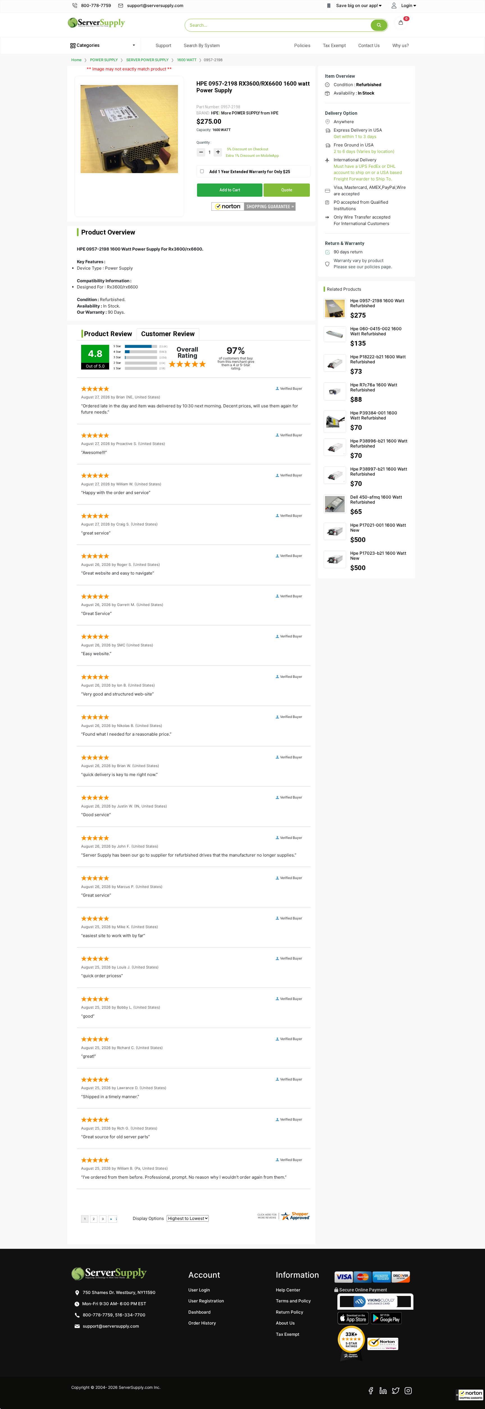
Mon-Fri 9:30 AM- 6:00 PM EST (113, 1303)
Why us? (400, 45)
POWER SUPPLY (104, 60)
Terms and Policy (293, 1301)
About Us (285, 1323)
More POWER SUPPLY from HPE (249, 113)
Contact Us (369, 45)
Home (76, 60)
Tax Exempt (334, 45)
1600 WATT (186, 60)
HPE (215, 113)
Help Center (288, 1290)
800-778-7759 (95, 5)
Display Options (148, 1218)
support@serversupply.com (155, 5)
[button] (470, 1395)
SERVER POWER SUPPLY (147, 60)
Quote (286, 190)
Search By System (202, 45)
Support (163, 45)
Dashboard (199, 1312)
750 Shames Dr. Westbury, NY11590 (118, 1292)
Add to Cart (229, 190)
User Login (199, 1290)
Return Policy (289, 1312)
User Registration (206, 1301)
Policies (302, 45)
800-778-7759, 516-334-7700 (113, 1315)
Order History (202, 1323)
